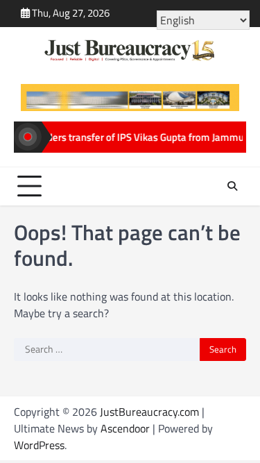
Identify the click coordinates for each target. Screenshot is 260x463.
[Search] (232, 186)
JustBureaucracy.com (149, 411)
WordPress (39, 445)
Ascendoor (125, 428)
